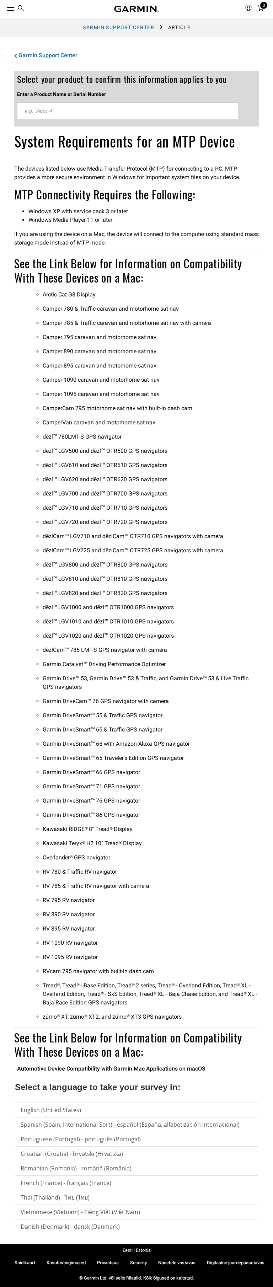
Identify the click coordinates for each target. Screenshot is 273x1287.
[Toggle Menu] (4, 7)
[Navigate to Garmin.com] (136, 9)
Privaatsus (108, 1262)
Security (138, 1262)
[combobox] (127, 111)
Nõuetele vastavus (177, 1262)
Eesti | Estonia (137, 1250)
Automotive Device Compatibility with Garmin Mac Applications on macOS (111, 1068)
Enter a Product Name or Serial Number (61, 94)
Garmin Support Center (118, 27)
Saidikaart (25, 1262)
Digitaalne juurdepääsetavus (235, 1262)
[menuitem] (21, 9)
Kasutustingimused (66, 1262)
